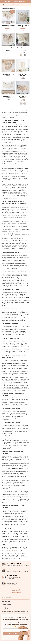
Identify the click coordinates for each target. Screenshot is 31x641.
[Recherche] (25, 4)
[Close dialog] (28, 616)
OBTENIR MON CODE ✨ (15, 634)
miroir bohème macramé (12, 550)
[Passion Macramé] (15, 4)
